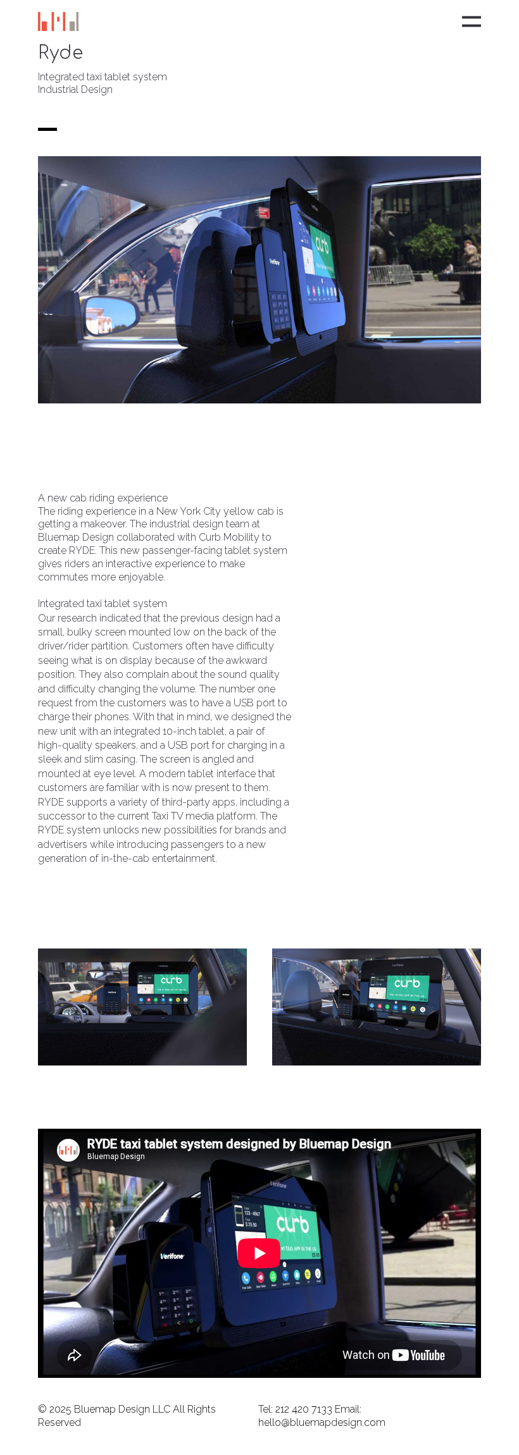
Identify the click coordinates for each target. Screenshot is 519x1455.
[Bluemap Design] (58, 21)
